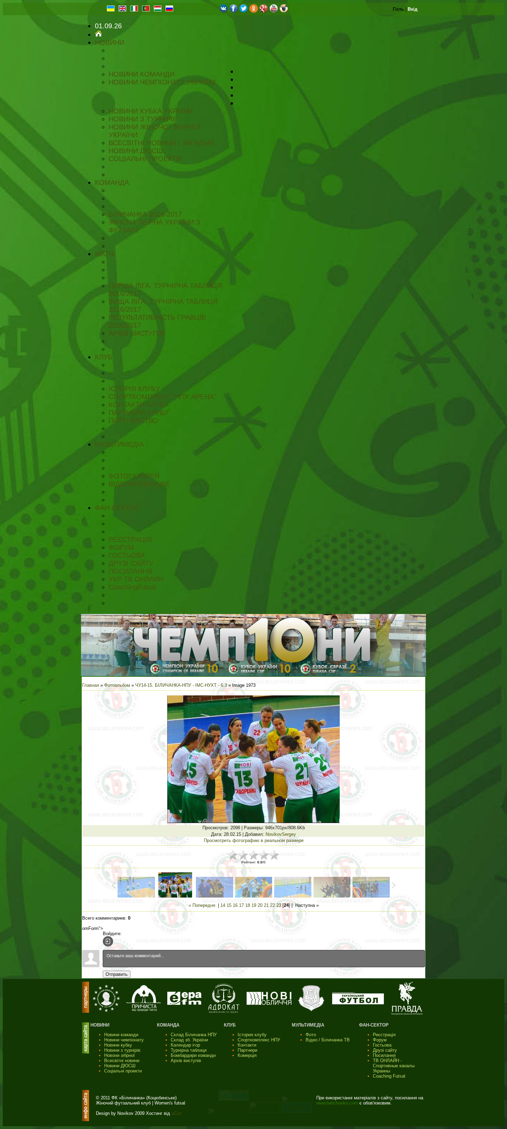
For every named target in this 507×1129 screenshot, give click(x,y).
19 (253, 905)
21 (266, 905)
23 (278, 905)
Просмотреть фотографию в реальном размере (254, 840)
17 (241, 905)
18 (247, 905)
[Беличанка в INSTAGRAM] (283, 11)
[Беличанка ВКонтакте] (223, 11)
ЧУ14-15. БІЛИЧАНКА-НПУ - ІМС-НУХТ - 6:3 (181, 685)
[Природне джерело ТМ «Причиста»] (143, 1009)
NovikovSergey (281, 834)
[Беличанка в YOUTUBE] (273, 11)
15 (229, 905)
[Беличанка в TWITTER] (243, 11)
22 (272, 905)
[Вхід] (108, 941)
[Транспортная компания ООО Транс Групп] (311, 1010)
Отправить (117, 974)
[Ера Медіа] (184, 1003)
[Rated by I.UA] (265, 1111)
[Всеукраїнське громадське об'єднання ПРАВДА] (407, 1013)
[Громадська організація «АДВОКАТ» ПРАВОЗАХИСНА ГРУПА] (223, 1011)
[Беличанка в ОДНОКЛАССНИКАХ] (253, 11)
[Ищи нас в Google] (263, 11)
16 (235, 905)
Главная (90, 685)
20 (260, 905)
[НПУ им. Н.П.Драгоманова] (106, 1010)
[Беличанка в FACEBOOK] (233, 11)
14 (222, 905)
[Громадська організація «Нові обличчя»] (269, 1003)
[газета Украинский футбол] (358, 1003)
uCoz (176, 1113)
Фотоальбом (117, 685)
